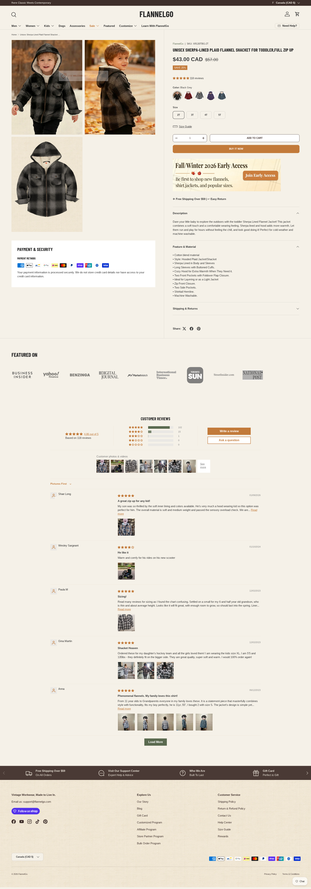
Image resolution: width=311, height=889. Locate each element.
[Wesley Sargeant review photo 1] (126, 571)
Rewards (223, 836)
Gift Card (142, 815)
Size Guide (224, 829)
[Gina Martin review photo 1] (126, 670)
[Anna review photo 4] (184, 722)
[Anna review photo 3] (165, 722)
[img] (126, 495)
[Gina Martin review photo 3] (165, 670)
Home (14, 35)
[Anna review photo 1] (126, 722)
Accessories (77, 25)
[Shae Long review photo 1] (126, 527)
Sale (92, 25)
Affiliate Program (146, 829)
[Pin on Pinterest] (198, 328)
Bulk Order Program (149, 843)
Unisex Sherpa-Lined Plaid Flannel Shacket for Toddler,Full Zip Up (40, 35)
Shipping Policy (227, 801)
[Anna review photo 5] (204, 722)
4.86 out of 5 (91, 434)
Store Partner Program (150, 836)
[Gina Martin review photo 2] (145, 670)
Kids (47, 25)
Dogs (62, 25)
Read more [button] (124, 609)
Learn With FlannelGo (155, 25)
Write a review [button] (229, 431)
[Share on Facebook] (191, 328)
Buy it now (236, 148)
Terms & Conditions (290, 874)
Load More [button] (155, 742)
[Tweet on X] (184, 328)
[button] (297, 14)
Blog (139, 808)
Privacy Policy (270, 874)
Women (30, 25)
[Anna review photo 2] (145, 722)
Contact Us (224, 815)
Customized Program (149, 822)
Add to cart (255, 138)
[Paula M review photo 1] (126, 622)
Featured (109, 25)
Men (14, 25)
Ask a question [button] (229, 440)
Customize (126, 25)
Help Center (225, 822)
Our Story (142, 801)
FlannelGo (178, 43)
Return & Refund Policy (231, 808)
